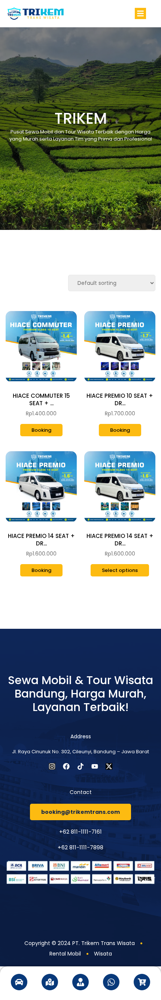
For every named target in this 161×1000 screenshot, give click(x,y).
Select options (120, 570)
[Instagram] (52, 766)
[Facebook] (66, 766)
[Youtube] (94, 766)
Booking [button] (41, 430)
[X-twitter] (109, 766)
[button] (140, 13)
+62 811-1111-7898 (80, 847)
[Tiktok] (80, 766)
